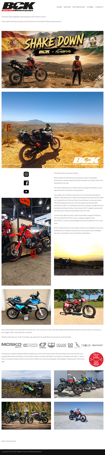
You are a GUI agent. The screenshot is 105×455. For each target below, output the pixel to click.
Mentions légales (9, 441)
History (67, 7)
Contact (99, 7)
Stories (90, 7)
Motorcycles (79, 7)
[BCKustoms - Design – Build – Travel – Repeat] (27, 6)
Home (59, 7)
